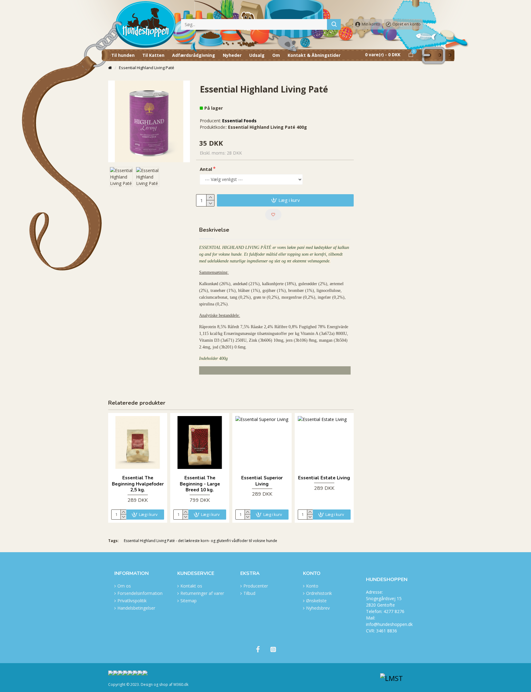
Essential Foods (239, 121)
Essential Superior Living (262, 481)
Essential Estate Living (324, 478)
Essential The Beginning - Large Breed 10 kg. (200, 484)
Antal (206, 169)
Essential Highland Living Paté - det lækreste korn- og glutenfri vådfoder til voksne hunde (200, 540)
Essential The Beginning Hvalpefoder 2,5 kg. (138, 484)
